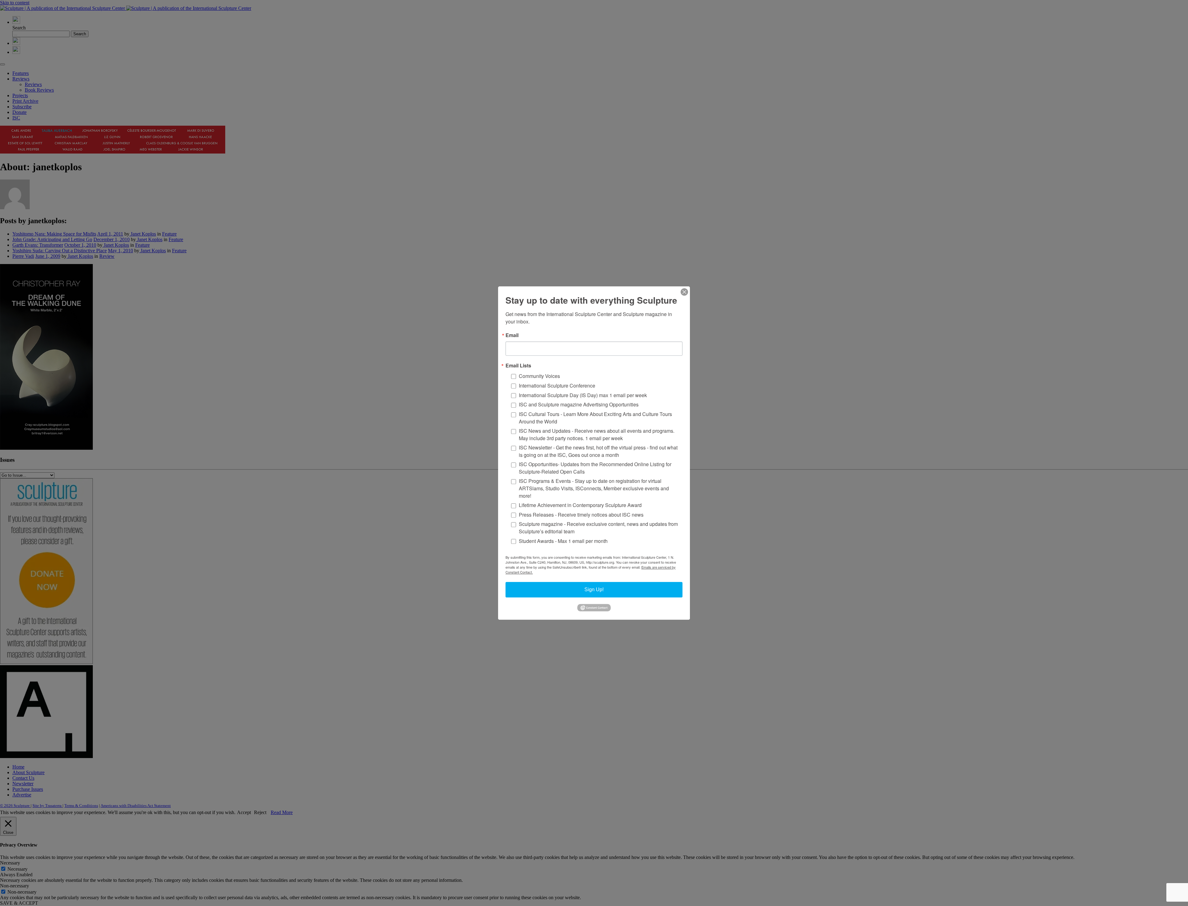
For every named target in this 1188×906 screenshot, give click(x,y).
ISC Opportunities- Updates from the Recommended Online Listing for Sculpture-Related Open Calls (595, 468)
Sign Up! (594, 589)
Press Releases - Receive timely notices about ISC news (581, 514)
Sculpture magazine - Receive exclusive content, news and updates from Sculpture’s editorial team (598, 528)
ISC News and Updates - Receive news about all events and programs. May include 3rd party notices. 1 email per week (596, 434)
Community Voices (539, 375)
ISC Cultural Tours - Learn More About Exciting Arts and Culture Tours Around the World (595, 417)
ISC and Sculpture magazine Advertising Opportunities (579, 404)
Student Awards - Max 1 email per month (563, 540)
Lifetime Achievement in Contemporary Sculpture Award (580, 505)
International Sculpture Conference (557, 385)
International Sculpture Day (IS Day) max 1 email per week (583, 395)
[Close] (684, 292)
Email (512, 335)
